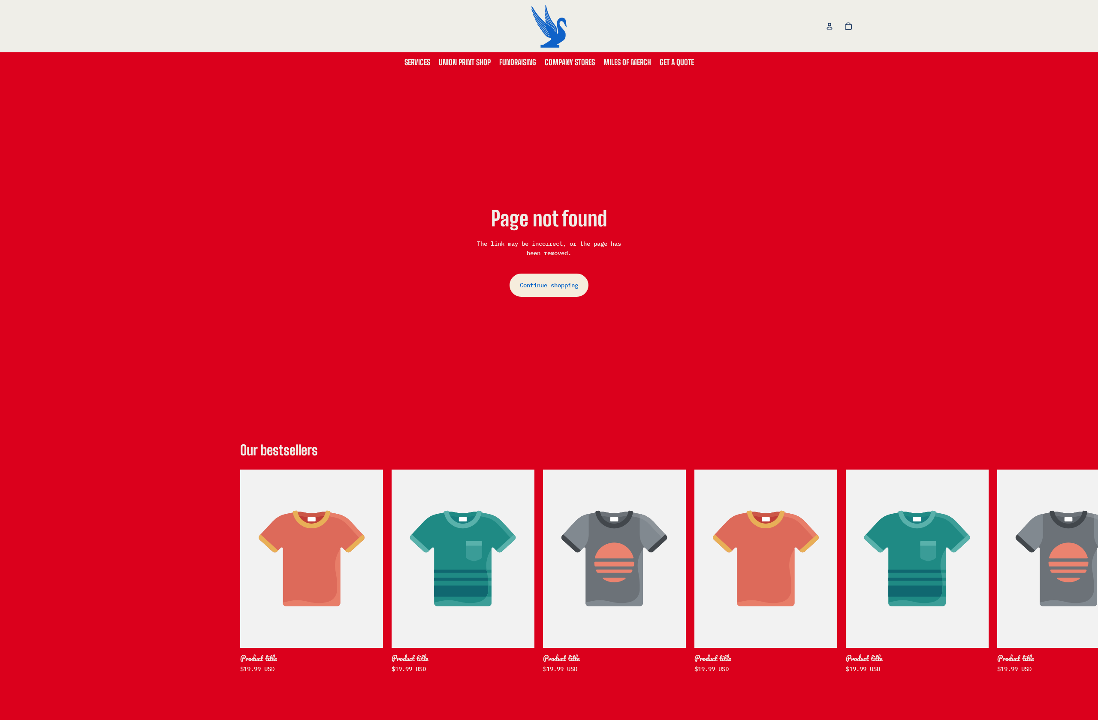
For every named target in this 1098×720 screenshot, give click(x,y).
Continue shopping (549, 285)
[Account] (829, 26)
